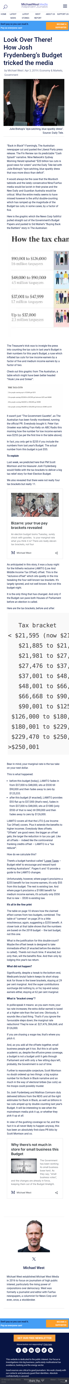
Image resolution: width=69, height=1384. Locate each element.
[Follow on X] (24, 1350)
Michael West (15, 70)
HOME (3, 14)
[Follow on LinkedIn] (31, 1350)
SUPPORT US (63, 14)
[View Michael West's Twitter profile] (34, 1259)
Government (11, 74)
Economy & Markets (51, 70)
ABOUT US (50, 14)
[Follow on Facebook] (18, 1350)
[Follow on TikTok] (44, 1350)
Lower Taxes (51, 860)
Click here (47, 1344)
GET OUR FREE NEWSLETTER (34, 1338)
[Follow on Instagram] (37, 1350)
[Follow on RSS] (50, 1350)
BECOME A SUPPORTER (60, 26)
